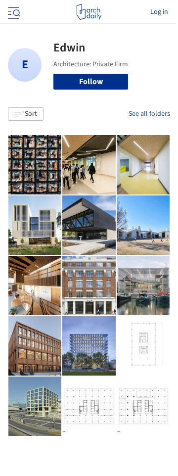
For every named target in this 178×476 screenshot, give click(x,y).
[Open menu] (13, 12)
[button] (26, 114)
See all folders (149, 114)
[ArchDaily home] (88, 12)
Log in (159, 11)
